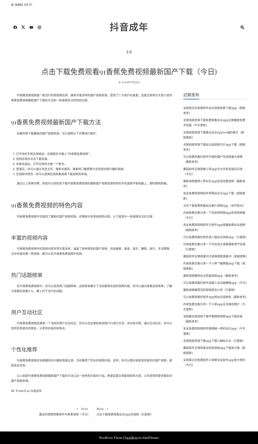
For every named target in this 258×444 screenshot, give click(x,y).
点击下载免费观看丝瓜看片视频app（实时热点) (213, 205)
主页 (129, 52)
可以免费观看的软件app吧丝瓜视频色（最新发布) (214, 297)
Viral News (131, 437)
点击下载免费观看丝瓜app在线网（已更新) (124, 411)
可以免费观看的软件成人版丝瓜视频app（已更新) (214, 237)
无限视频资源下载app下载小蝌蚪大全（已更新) (213, 341)
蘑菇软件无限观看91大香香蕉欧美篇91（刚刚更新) (215, 256)
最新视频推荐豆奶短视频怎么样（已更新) (209, 290)
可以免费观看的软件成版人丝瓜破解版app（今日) (214, 283)
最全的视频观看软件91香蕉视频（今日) (63, 411)
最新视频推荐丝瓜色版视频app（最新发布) (210, 275)
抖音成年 (129, 26)
